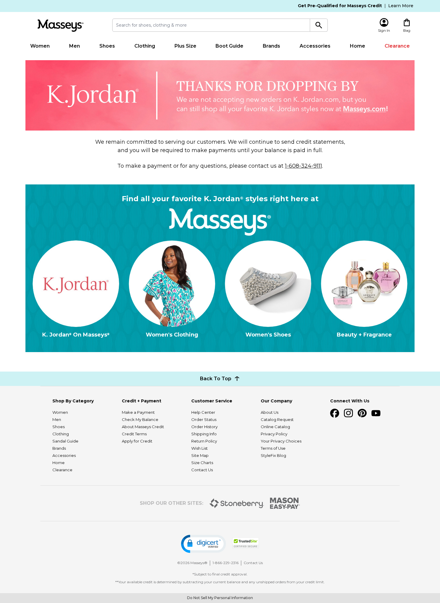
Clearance (397, 46)
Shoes (107, 46)
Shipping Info (204, 433)
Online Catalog (275, 426)
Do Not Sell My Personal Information (220, 598)
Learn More (400, 5)
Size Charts (202, 462)
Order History (204, 426)
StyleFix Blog (273, 455)
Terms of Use (273, 448)
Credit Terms (134, 433)
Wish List (199, 448)
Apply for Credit (137, 441)
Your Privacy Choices (281, 441)
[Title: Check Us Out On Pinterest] (362, 413)
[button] (203, 543)
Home (357, 46)
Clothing (144, 46)
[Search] (319, 25)
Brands (271, 46)
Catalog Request (277, 419)
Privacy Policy (274, 433)
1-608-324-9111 (303, 166)
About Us (269, 412)
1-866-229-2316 (226, 562)
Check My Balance (140, 419)
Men (74, 46)
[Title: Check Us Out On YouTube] (375, 413)
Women (40, 46)
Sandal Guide (65, 441)
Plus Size (185, 46)
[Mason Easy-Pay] (285, 503)
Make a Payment (138, 412)
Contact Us (202, 469)
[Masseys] (60, 25)
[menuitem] (40, 46)
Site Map (200, 455)
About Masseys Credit (143, 426)
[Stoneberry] (236, 503)
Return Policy (204, 441)
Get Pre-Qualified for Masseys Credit (340, 5)
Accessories (315, 46)
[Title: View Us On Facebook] (334, 413)
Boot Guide (229, 46)
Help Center (203, 412)
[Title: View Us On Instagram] (348, 413)
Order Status (203, 419)
